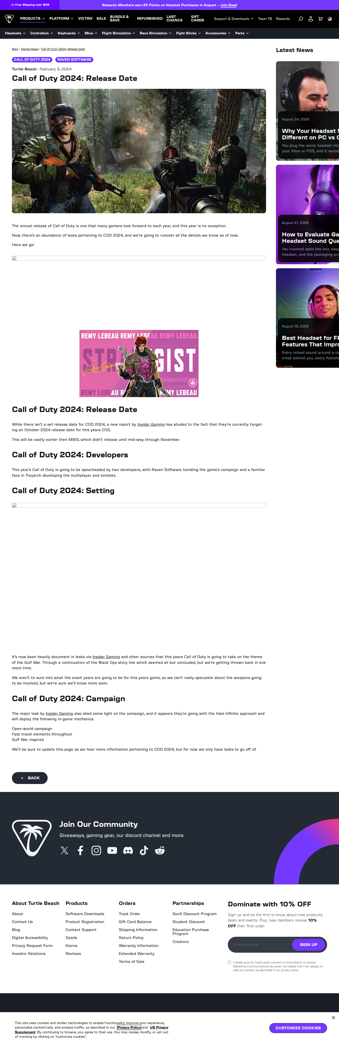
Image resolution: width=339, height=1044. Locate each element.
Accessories (215, 33)
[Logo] (9, 19)
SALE (101, 18)
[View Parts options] (247, 33)
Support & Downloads (231, 19)
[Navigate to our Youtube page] (112, 850)
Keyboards (67, 33)
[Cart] (321, 19)
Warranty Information (139, 946)
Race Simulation (153, 33)
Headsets (13, 33)
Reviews (73, 954)
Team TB (265, 19)
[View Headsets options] (24, 33)
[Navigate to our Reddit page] (160, 850)
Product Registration (85, 922)
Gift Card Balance (135, 922)
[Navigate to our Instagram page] (96, 850)
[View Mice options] (96, 33)
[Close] (333, 1017)
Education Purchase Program (190, 932)
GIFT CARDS (197, 18)
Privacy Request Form (32, 946)
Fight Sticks (186, 33)
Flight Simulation (116, 33)
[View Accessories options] (229, 33)
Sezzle (71, 938)
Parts (239, 33)
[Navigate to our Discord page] (128, 850)
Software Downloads (85, 914)
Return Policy (131, 938)
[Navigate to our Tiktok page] (144, 850)
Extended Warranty (136, 954)
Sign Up (308, 944)
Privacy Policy (129, 1027)
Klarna (71, 946)
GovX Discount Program (194, 914)
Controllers (39, 33)
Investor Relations (28, 954)
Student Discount (188, 922)
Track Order (129, 914)
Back (34, 778)
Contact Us (22, 922)
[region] (169, 1028)
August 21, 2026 (295, 223)
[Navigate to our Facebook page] (80, 850)
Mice (89, 33)
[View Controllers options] (52, 33)
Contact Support (81, 930)
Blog (16, 930)
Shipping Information (138, 930)
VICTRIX (85, 18)
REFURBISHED (150, 18)
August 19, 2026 (295, 326)
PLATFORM (59, 19)
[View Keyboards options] (79, 33)
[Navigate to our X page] (64, 850)
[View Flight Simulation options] (134, 33)
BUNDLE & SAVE (119, 18)
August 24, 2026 (295, 119)
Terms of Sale (131, 962)
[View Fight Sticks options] (200, 33)
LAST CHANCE (175, 18)
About (17, 914)
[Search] (301, 19)
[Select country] (330, 19)
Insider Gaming (106, 656)
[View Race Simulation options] (170, 33)
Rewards (283, 19)
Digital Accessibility (30, 938)
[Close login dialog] (215, 638)
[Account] (311, 19)
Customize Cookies (298, 1028)
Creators (180, 942)
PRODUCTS (30, 19)
